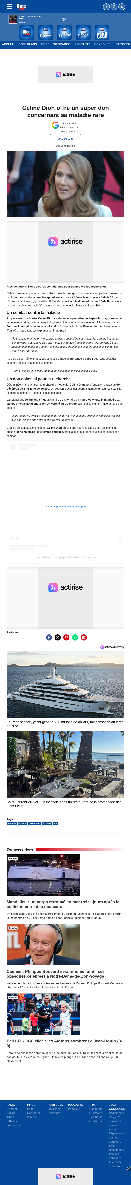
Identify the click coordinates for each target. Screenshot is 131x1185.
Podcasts (82, 44)
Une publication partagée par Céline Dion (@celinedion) (65, 557)
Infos (45, 44)
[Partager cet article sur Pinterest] (65, 639)
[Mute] (64, 19)
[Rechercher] (114, 6)
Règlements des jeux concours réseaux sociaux (116, 1121)
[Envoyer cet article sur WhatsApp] (74, 639)
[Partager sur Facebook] (48, 639)
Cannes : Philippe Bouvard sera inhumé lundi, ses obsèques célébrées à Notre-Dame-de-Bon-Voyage (56, 973)
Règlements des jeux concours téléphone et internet (116, 1158)
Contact (12, 1108)
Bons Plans (28, 44)
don (55, 823)
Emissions (54, 1108)
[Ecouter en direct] (106, 6)
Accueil (8, 44)
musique (12, 823)
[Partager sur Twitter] (57, 639)
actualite (46, 823)
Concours (102, 44)
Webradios (62, 44)
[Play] (4, 30)
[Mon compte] (121, 6)
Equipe (11, 1113)
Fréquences (14, 1125)
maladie (22, 823)
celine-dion (34, 823)
